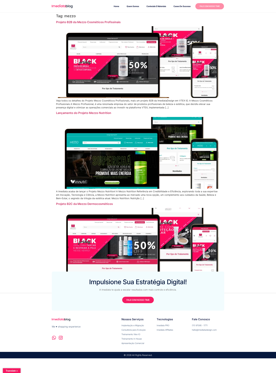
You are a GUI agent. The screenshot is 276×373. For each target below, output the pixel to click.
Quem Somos (133, 6)
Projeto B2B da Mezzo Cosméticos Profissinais (88, 22)
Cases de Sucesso (182, 6)
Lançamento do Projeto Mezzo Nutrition (83, 113)
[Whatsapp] (54, 337)
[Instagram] (61, 337)
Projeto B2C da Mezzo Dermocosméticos (84, 204)
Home (116, 6)
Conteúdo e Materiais (156, 6)
